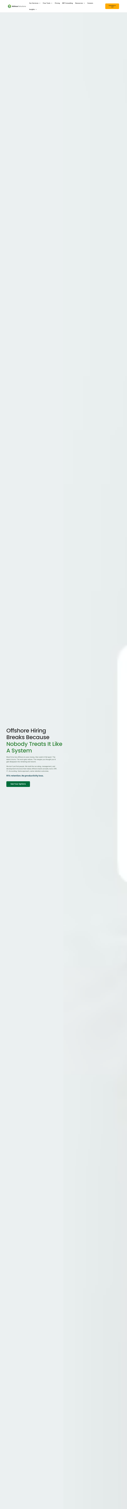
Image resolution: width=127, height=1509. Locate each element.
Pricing (57, 3)
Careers (90, 3)
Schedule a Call (112, 6)
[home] (17, 6)
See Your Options (18, 784)
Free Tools (46, 3)
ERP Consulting (67, 3)
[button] (35, 3)
